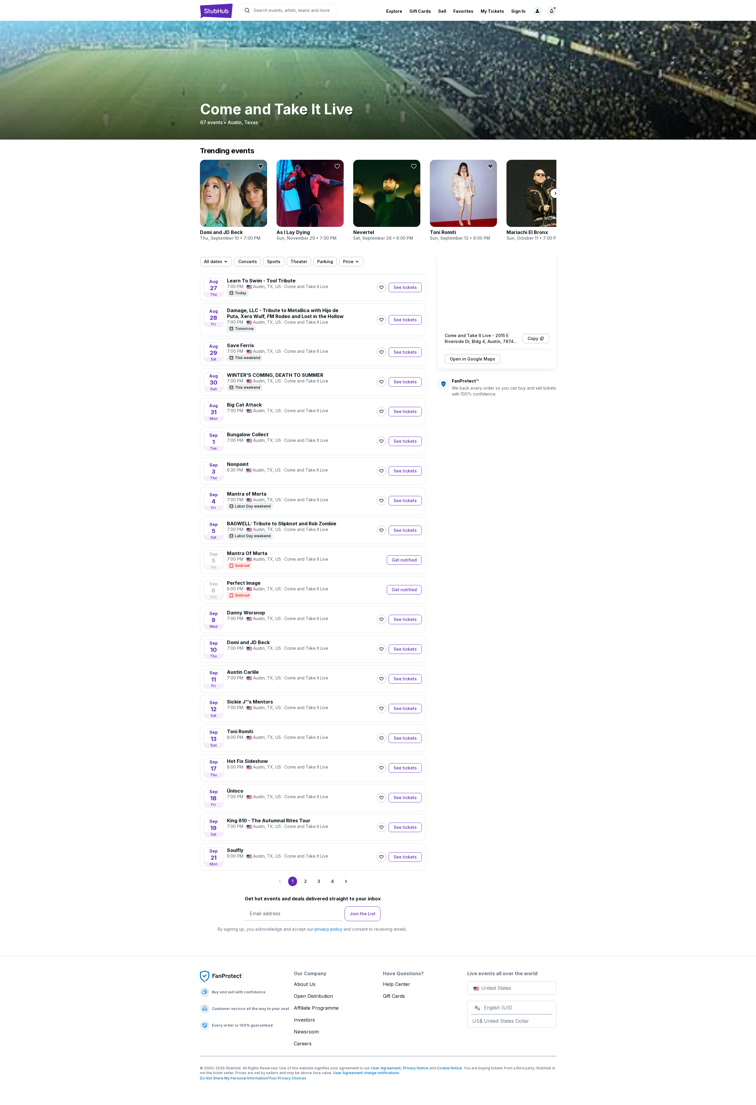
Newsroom (306, 1032)
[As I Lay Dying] (310, 200)
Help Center (396, 984)
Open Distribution (313, 996)
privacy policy (328, 929)
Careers (303, 1043)
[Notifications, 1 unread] (551, 11)
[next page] (555, 193)
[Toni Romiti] (463, 200)
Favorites (463, 11)
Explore (394, 11)
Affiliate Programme (316, 1008)
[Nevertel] (387, 200)
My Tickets (492, 11)
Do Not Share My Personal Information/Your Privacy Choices (253, 1078)
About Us (304, 984)
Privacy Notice (415, 1068)
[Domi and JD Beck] (233, 200)
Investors (304, 1020)
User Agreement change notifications (366, 1073)
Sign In (518, 11)
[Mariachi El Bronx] (540, 200)
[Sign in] (537, 11)
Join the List (362, 913)
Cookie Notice (449, 1068)
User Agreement (386, 1068)
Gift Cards (420, 11)
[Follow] (381, 287)
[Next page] (346, 881)
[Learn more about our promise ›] (221, 976)
